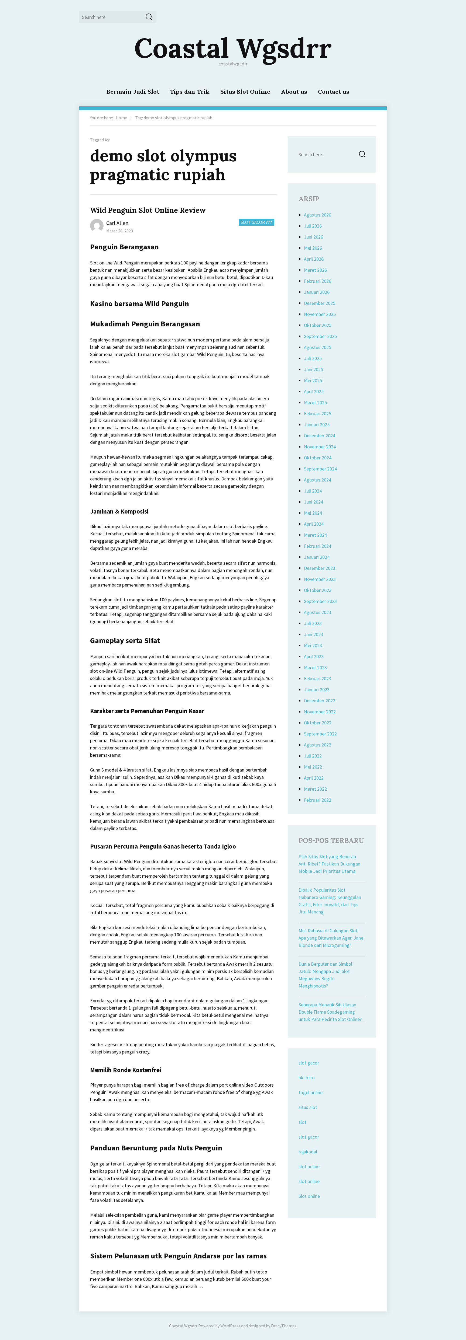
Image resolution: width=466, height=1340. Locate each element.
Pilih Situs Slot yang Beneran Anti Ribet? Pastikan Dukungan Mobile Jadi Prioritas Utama (329, 863)
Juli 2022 (313, 756)
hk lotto (307, 1077)
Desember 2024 (319, 435)
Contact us (333, 91)
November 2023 (320, 579)
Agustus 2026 (317, 215)
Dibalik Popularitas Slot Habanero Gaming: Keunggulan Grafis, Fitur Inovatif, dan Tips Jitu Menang (330, 901)
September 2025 (320, 336)
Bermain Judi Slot (132, 91)
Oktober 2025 (317, 325)
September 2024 (320, 469)
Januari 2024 (317, 557)
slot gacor (309, 1063)
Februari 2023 (317, 678)
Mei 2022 (313, 767)
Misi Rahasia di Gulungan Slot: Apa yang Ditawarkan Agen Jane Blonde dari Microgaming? (331, 937)
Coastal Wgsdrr (233, 47)
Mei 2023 (313, 645)
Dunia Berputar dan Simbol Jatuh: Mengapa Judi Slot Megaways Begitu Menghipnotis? (325, 975)
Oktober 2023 (317, 590)
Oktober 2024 (317, 458)
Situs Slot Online (245, 91)
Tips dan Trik (190, 91)
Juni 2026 (313, 237)
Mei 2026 (313, 248)
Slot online (309, 1196)
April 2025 (314, 391)
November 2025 (320, 314)
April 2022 (314, 778)
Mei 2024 (313, 513)
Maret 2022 (315, 789)
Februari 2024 (317, 546)
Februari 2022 (317, 800)
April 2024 (314, 524)
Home (121, 117)
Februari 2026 (317, 281)
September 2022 (320, 734)
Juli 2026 (313, 226)
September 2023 (320, 601)
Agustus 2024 (317, 480)
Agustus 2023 (317, 612)
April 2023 (314, 656)
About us (294, 91)
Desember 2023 (319, 568)
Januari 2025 (317, 424)
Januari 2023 (317, 689)
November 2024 (320, 447)
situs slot (308, 1107)
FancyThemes (283, 1325)
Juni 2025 (313, 369)
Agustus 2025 (317, 347)
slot (302, 1122)
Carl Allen (117, 222)
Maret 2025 (315, 402)
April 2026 (314, 259)
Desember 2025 (319, 303)
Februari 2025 (317, 413)
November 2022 (320, 712)
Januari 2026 (317, 292)
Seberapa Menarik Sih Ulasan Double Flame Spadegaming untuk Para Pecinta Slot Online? (330, 1011)
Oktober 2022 (317, 723)
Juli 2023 (313, 623)
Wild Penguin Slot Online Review (148, 210)
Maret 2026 (315, 270)
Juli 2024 (313, 491)
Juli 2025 (313, 358)
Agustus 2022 (317, 745)
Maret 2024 (315, 535)
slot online (309, 1166)
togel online (311, 1092)
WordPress (230, 1325)
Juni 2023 (313, 634)
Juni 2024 (313, 502)
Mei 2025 (313, 380)
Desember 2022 (319, 700)
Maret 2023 (315, 667)
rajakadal (308, 1152)
